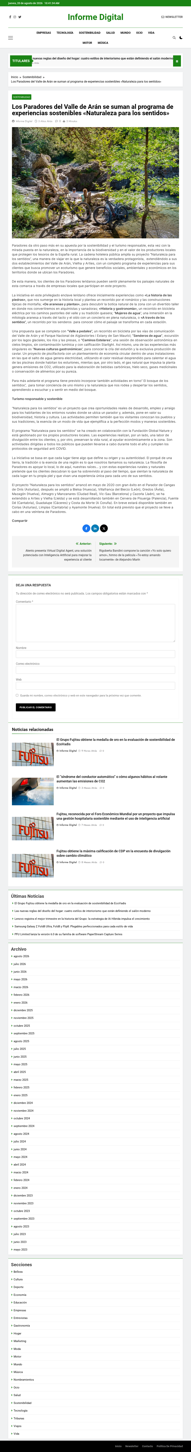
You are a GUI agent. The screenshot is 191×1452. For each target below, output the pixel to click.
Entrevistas (21, 1318)
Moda (17, 1349)
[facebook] (10, 17)
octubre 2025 (22, 1025)
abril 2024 (20, 1164)
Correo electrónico (28, 664)
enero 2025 (20, 1095)
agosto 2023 (21, 1226)
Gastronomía (22, 1325)
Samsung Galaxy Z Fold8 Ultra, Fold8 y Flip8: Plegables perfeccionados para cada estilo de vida (74, 926)
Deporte (19, 1287)
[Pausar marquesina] (177, 61)
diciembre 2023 (23, 1195)
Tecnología (65, 32)
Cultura (18, 1279)
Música (103, 43)
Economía (20, 1295)
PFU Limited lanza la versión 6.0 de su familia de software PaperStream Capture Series (68, 934)
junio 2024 (20, 1149)
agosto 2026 (21, 956)
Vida (151, 32)
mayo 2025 (20, 1064)
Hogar (17, 1333)
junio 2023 (20, 1242)
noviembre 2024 (23, 1110)
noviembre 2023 (23, 1203)
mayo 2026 (20, 979)
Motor (87, 43)
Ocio (139, 32)
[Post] (104, 528)
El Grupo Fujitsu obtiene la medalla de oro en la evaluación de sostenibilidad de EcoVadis (70, 903)
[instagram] (14, 17)
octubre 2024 (22, 1118)
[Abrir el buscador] (174, 37)
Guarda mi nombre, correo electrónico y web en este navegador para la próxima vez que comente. (81, 695)
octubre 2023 (22, 1211)
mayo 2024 (20, 1157)
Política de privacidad (170, 1446)
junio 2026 (20, 971)
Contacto (147, 1446)
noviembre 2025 (23, 1018)
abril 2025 (20, 1072)
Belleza (18, 1271)
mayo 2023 (20, 1249)
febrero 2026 (21, 995)
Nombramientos (24, 1379)
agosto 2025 (21, 1041)
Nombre (21, 648)
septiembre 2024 (24, 1126)
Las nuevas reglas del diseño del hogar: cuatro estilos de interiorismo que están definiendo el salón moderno (83, 911)
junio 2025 (20, 1056)
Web (19, 679)
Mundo (125, 32)
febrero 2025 (21, 1087)
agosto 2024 (21, 1134)
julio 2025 (20, 1049)
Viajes (17, 1426)
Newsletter (131, 1446)
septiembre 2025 (24, 1033)
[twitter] (19, 17)
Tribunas (19, 1418)
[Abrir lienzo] (10, 38)
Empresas (44, 32)
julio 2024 (20, 1141)
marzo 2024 (21, 1172)
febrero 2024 (21, 1180)
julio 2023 (20, 1234)
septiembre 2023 (24, 1218)
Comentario (24, 601)
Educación (20, 1302)
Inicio (118, 1446)
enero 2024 (20, 1188)
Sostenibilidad (90, 32)
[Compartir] (86, 528)
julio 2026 (20, 964)
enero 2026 (20, 1002)
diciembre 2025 (23, 1010)
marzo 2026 (21, 987)
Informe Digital (95, 17)
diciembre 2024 (23, 1103)
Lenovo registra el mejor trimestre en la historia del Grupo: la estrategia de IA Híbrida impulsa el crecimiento (82, 918)
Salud (110, 32)
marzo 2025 (21, 1079)
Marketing (20, 1341)
